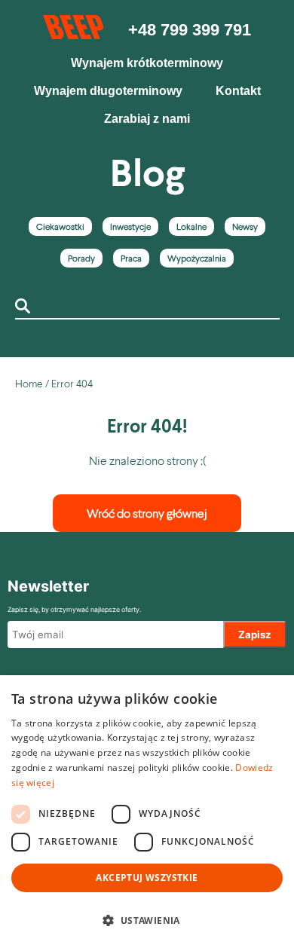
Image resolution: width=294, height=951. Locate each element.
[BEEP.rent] (74, 34)
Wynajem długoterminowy (108, 90)
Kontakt (238, 90)
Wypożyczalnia (196, 258)
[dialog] (147, 813)
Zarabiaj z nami (147, 118)
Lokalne (191, 226)
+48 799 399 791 (189, 29)
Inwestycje (130, 226)
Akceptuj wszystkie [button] (147, 877)
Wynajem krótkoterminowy (147, 63)
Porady (81, 258)
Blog (147, 171)
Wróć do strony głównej (147, 513)
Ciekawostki (60, 226)
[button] (147, 921)
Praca (131, 258)
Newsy (245, 226)
